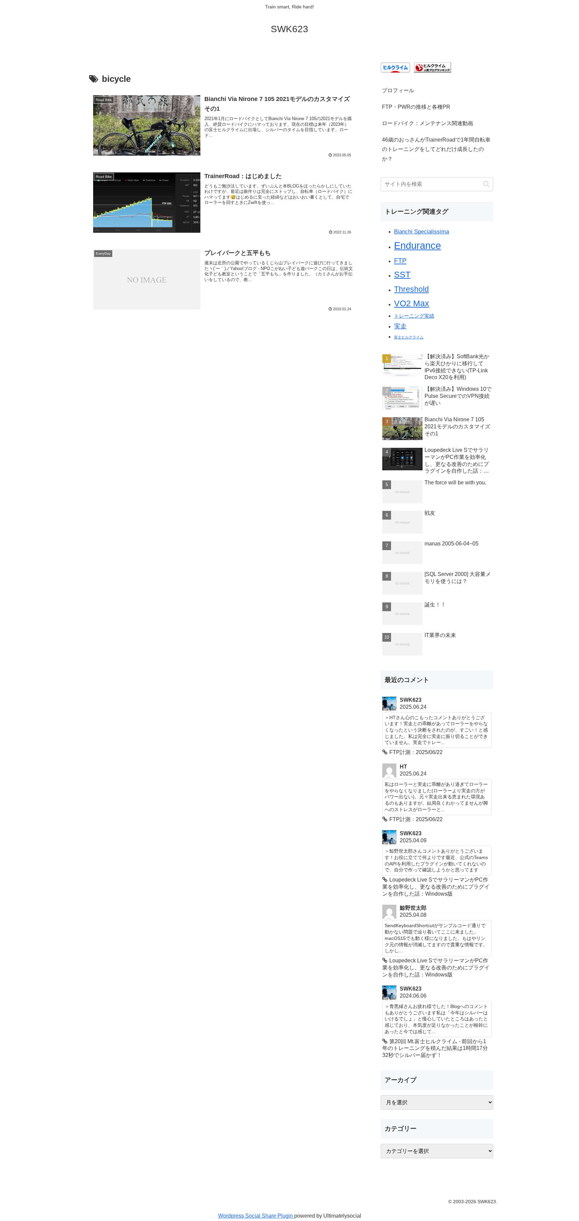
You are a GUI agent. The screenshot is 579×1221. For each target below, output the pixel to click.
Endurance (417, 245)
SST (402, 274)
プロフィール (398, 90)
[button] (486, 184)
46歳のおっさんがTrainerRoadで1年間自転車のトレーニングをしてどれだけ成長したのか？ (436, 149)
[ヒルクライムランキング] (432, 67)
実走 (400, 326)
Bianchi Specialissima (421, 231)
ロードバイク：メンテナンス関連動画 (427, 123)
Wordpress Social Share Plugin (256, 1216)
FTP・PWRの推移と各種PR (416, 107)
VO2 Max (411, 303)
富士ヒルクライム (409, 337)
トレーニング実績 (414, 316)
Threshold (411, 289)
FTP (400, 260)
